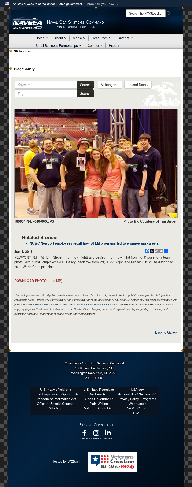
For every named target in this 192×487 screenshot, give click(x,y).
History (114, 45)
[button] (102, 3)
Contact (93, 45)
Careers (123, 38)
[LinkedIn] (108, 434)
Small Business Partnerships (57, 45)
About (58, 38)
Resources (100, 38)
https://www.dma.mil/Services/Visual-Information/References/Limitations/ (76, 304)
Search (85, 84)
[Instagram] (96, 434)
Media (77, 38)
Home (40, 38)
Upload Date (137, 84)
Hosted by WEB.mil (66, 461)
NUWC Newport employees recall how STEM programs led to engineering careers (94, 243)
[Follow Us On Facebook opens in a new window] (84, 434)
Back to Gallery (166, 332)
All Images (109, 84)
